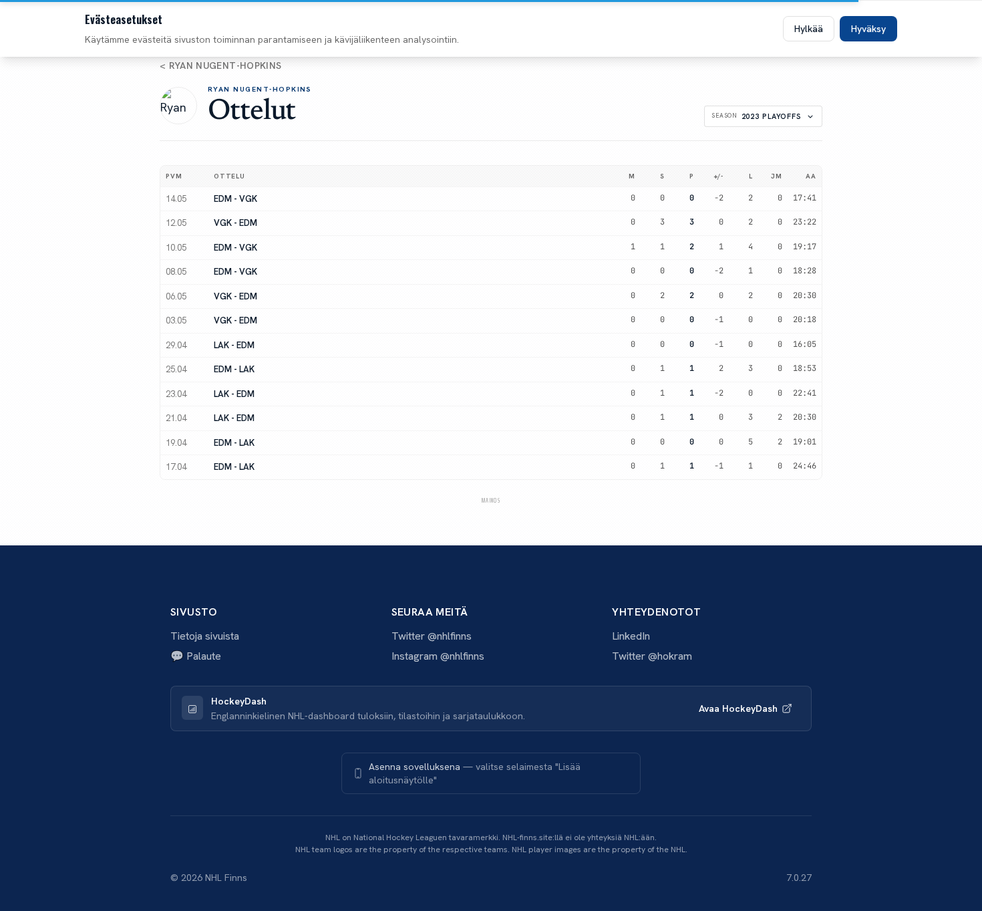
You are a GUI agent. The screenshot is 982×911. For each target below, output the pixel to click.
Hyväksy (868, 29)
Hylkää (808, 29)
